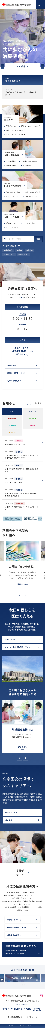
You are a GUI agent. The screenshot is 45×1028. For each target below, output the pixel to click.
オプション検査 (12, 227)
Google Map (24, 1004)
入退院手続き (11, 161)
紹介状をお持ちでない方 (30, 126)
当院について (10, 639)
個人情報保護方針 (15, 1017)
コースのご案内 (29, 223)
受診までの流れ (12, 223)
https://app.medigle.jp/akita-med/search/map (22, 949)
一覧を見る (37, 403)
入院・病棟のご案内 (32, 192)
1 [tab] (19, 985)
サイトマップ (31, 1017)
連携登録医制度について (16, 927)
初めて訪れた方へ (14, 381)
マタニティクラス (13, 196)
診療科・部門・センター (17, 373)
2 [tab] (20, 985)
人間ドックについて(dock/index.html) (22, 211)
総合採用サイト (11, 812)
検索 (38, 239)
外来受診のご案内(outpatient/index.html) (22, 114)
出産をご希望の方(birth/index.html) (22, 180)
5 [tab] (26, 985)
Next (42, 66)
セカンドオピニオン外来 (15, 134)
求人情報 (8, 820)
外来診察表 (8, 250)
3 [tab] (22, 985)
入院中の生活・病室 (29, 161)
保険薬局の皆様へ (14, 935)
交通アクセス (23, 254)
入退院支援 (27, 165)
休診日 (19, 250)
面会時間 (29, 250)
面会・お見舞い (12, 165)
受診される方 (11, 126)
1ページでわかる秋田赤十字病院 (17, 647)
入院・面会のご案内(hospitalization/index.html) (22, 149)
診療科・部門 (9, 254)
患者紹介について (14, 919)
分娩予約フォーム (31, 196)
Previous (2, 66)
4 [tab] (24, 985)
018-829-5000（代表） (26, 1009)
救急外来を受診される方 (15, 130)
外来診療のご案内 (13, 192)
